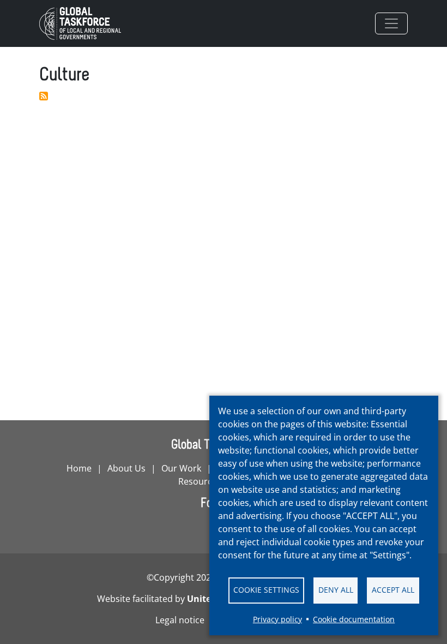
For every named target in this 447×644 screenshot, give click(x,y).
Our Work (181, 468)
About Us (126, 468)
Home (79, 468)
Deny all (335, 590)
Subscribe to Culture (43, 96)
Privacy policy (277, 619)
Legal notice (179, 620)
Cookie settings (266, 590)
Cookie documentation (354, 619)
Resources (199, 481)
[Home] (84, 23)
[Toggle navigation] (391, 23)
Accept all (393, 590)
